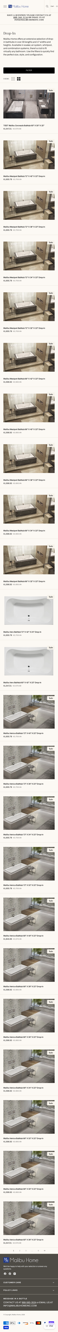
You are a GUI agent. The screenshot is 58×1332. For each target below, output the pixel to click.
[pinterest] (10, 1273)
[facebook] (5, 1273)
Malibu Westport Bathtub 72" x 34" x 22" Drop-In (24, 277)
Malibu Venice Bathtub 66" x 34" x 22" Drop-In (23, 1088)
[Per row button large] (13, 78)
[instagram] (14, 1273)
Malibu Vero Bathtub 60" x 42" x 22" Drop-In (22, 683)
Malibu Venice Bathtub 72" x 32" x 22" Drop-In (23, 885)
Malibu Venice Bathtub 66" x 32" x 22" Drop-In (23, 1138)
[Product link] (29, 104)
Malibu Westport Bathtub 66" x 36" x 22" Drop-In (24, 480)
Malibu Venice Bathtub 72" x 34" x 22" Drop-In (23, 835)
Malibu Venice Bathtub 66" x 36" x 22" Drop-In (23, 1037)
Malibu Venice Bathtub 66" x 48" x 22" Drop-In (23, 936)
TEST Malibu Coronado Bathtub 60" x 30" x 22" (23, 126)
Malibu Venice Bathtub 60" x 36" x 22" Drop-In (23, 1240)
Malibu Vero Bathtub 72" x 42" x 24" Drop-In (22, 632)
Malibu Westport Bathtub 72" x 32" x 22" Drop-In (24, 328)
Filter (29, 70)
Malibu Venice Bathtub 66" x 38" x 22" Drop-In (23, 986)
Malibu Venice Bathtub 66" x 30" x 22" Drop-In (23, 1189)
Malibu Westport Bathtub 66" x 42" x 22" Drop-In (24, 379)
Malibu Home (16, 1314)
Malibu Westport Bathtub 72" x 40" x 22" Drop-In (24, 176)
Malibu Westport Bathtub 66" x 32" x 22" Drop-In (24, 581)
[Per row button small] (18, 78)
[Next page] (44, 1251)
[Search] (47, 6)
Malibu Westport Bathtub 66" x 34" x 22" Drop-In (24, 531)
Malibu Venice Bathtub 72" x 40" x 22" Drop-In (23, 733)
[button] (4, 6)
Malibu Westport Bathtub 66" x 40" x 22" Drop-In (24, 429)
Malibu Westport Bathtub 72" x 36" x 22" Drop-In (24, 227)
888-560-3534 (29, 1302)
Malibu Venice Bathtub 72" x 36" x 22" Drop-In (23, 784)
